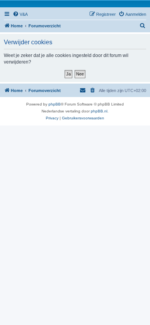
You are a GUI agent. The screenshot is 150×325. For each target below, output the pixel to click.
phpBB (54, 104)
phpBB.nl (99, 111)
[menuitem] (20, 14)
